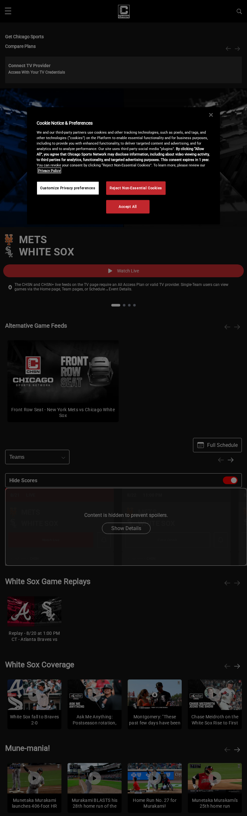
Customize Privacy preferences (68, 188)
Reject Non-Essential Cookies (136, 188)
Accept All (128, 206)
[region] (123, 166)
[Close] (211, 115)
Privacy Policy (49, 170)
